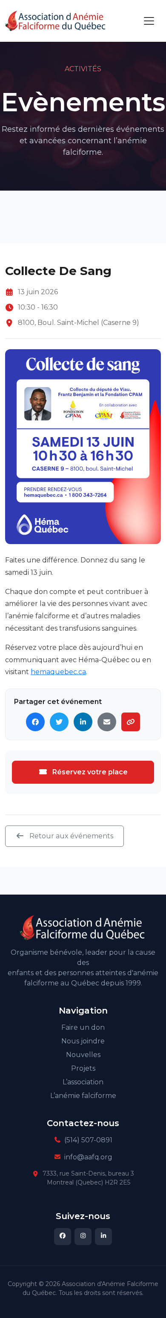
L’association (83, 1082)
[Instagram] (83, 1236)
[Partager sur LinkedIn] (83, 722)
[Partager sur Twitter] (59, 722)
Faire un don (83, 1027)
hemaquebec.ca (58, 672)
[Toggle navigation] (149, 20)
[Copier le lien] (130, 722)
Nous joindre (83, 1041)
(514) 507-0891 (88, 1140)
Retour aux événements (70, 836)
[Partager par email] (106, 722)
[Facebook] (62, 1236)
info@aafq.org (88, 1157)
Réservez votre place (89, 772)
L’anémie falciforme (83, 1096)
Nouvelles (83, 1055)
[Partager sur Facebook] (35, 722)
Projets (83, 1068)
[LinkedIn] (103, 1236)
